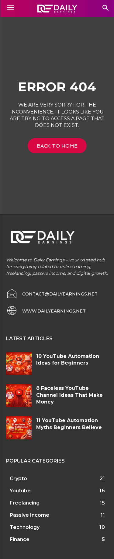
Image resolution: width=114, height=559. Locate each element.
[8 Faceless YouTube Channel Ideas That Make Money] (19, 395)
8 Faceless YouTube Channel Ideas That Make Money (69, 395)
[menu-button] (10, 8)
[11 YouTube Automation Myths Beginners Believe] (19, 427)
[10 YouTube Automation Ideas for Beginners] (19, 363)
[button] (105, 8)
